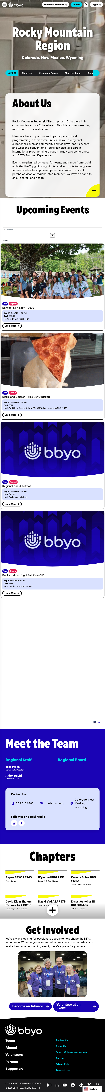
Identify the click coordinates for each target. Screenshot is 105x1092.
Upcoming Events (48, 73)
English (93, 1089)
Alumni (11, 1047)
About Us (27, 73)
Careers (60, 1058)
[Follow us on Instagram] (14, 823)
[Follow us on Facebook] (21, 823)
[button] (4, 4)
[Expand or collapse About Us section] (93, 190)
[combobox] (92, 1089)
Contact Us (62, 1040)
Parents (11, 1062)
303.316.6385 (24, 803)
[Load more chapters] (52, 910)
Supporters (14, 1069)
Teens (10, 1040)
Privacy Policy (63, 1064)
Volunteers (14, 1054)
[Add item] (96, 73)
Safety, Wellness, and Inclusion (72, 1052)
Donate (76, 4)
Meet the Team (73, 73)
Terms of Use (63, 1070)
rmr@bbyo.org (54, 803)
